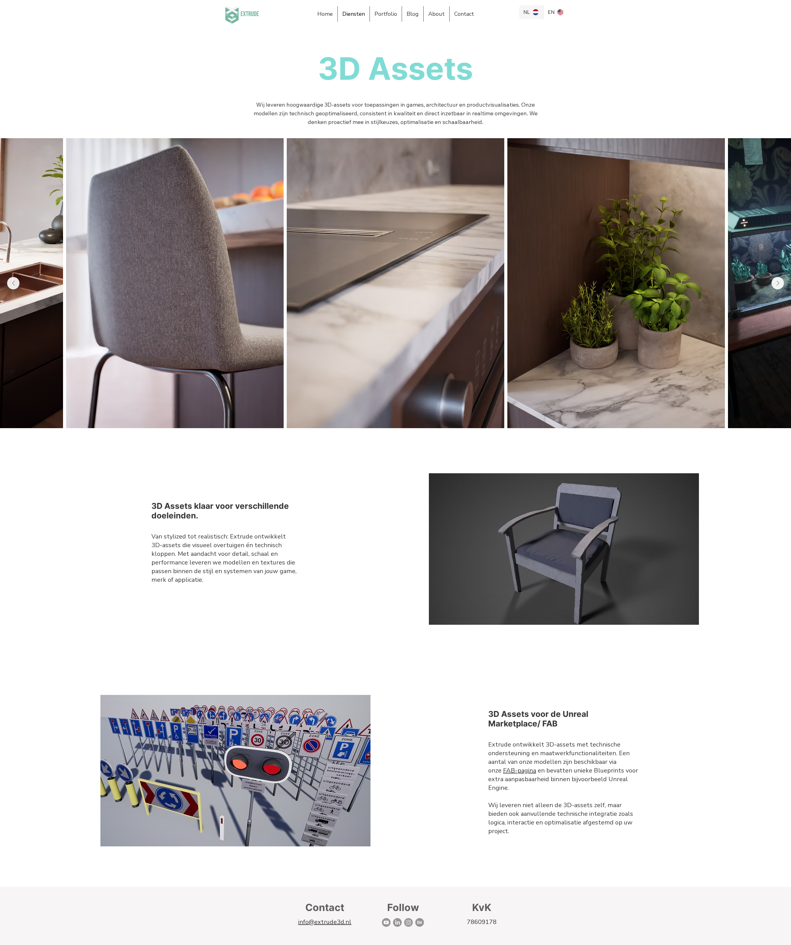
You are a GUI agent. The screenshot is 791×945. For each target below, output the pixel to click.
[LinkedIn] (397, 922)
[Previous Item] (13, 283)
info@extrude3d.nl (324, 922)
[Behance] (419, 922)
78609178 (482, 922)
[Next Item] (778, 283)
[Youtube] (386, 922)
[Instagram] (408, 922)
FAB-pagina (519, 770)
